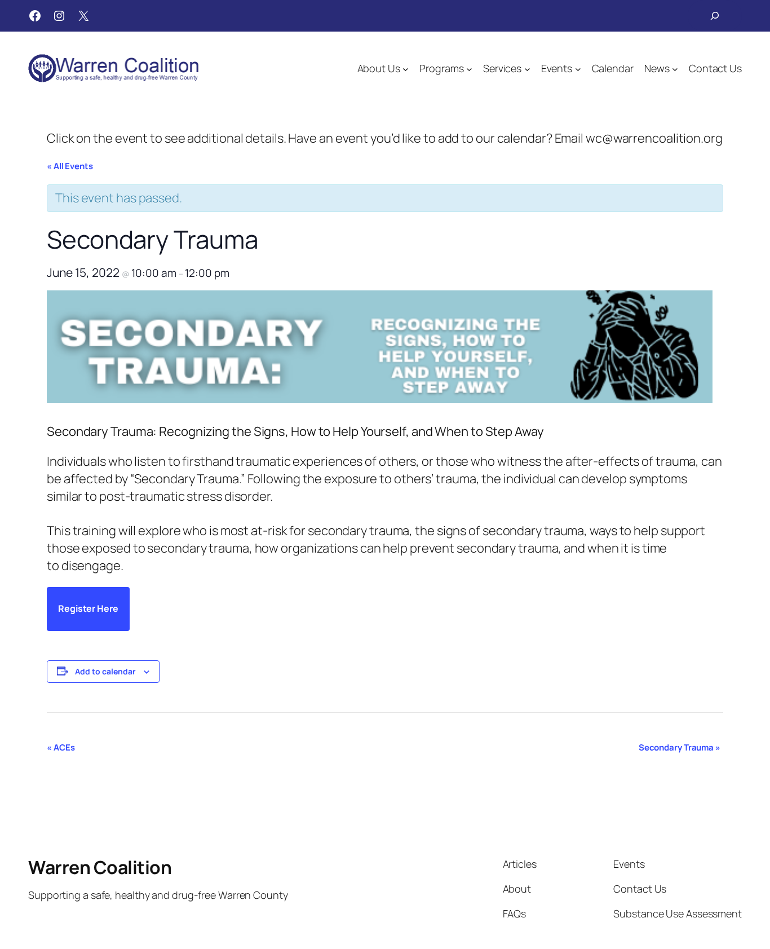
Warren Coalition (99, 867)
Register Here (88, 608)
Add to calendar (105, 671)
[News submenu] (675, 68)
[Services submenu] (527, 68)
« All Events (70, 166)
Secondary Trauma (679, 747)
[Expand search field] (715, 16)
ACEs (60, 747)
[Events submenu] (578, 68)
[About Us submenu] (405, 68)
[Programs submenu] (469, 68)
